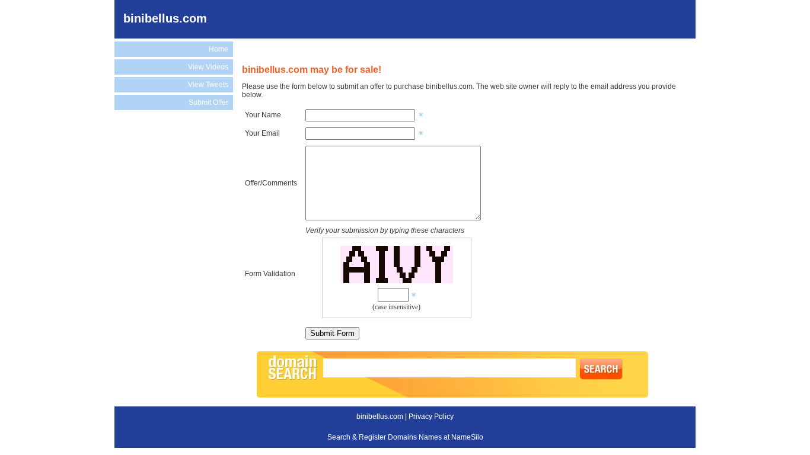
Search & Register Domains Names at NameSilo (405, 437)
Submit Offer (208, 102)
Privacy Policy (431, 416)
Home (218, 49)
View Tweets (208, 85)
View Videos (208, 67)
